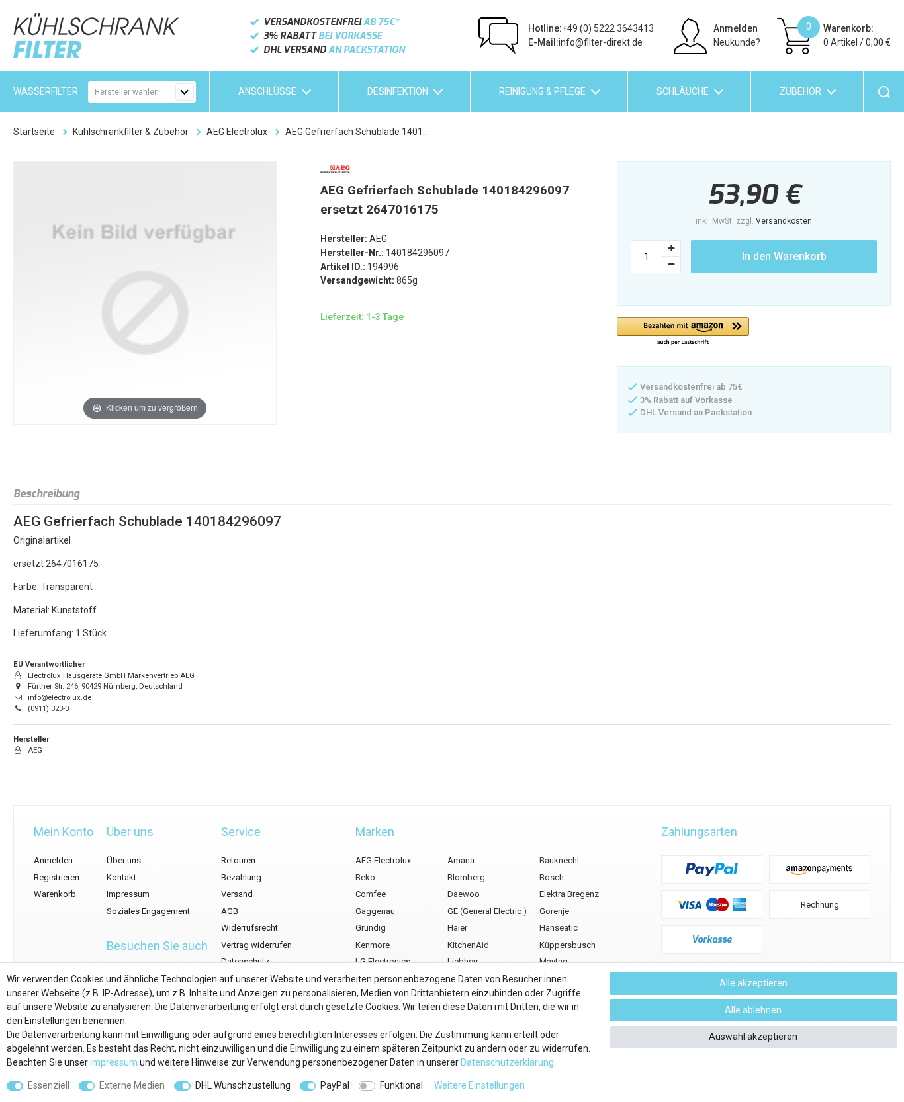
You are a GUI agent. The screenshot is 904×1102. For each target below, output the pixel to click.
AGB (229, 911)
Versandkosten (784, 221)
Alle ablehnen (753, 1010)
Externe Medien (132, 1085)
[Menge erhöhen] (671, 248)
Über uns (124, 860)
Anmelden (53, 860)
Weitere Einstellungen (479, 1085)
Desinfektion (397, 91)
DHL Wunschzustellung (243, 1085)
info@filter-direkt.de (585, 42)
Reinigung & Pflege (542, 91)
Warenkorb (55, 894)
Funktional (401, 1085)
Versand (237, 894)
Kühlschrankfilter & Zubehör (131, 131)
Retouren (238, 860)
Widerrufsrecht (249, 928)
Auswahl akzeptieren (753, 1036)
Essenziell (48, 1085)
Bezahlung (241, 877)
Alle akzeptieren (753, 983)
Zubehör (800, 91)
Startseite (34, 131)
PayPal (334, 1085)
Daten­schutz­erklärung (507, 1062)
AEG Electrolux (236, 131)
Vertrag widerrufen (256, 945)
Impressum (128, 894)
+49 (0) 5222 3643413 (591, 28)
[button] (683, 332)
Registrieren (56, 877)
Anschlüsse (267, 91)
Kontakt (121, 877)
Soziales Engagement (148, 911)
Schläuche (682, 91)
